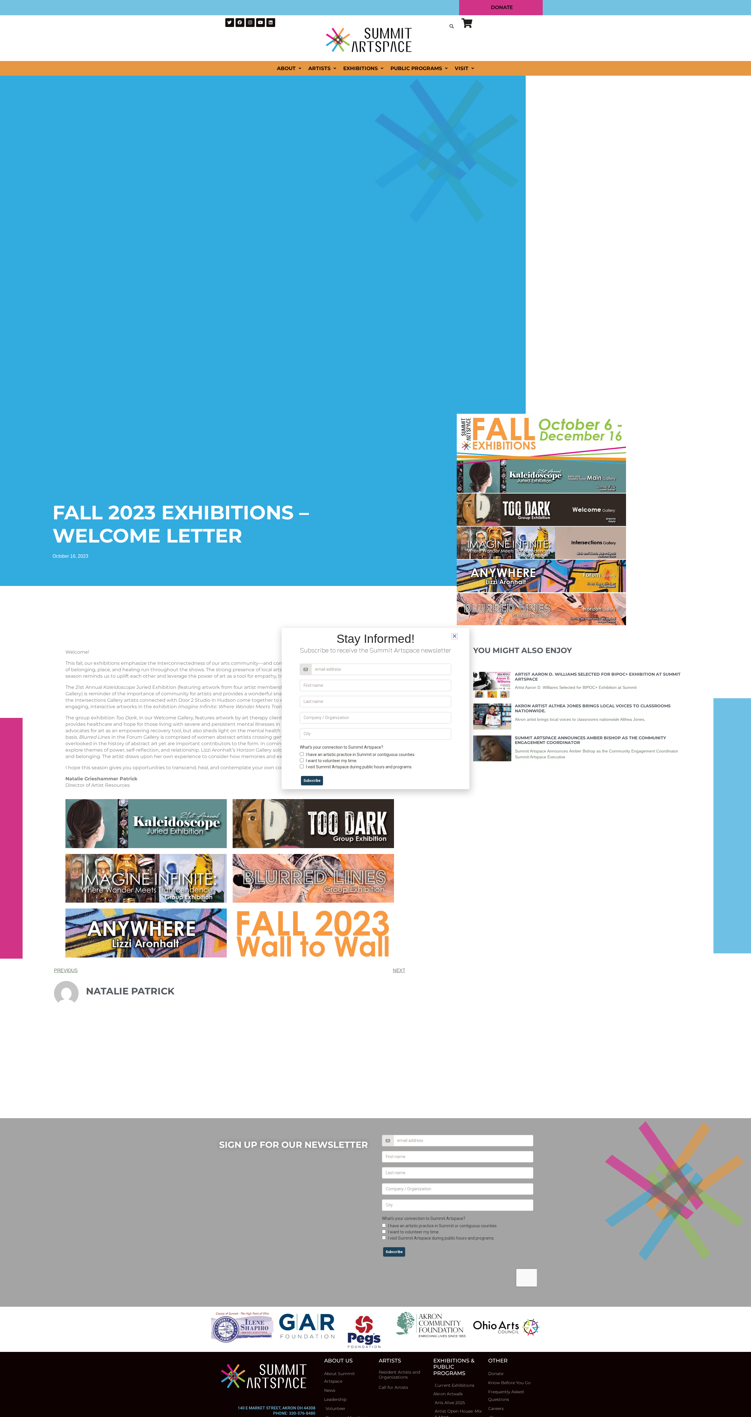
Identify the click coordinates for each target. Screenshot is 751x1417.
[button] (454, 636)
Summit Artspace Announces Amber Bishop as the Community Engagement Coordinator (590, 740)
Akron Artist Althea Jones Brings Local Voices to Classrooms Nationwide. (593, 708)
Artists (319, 68)
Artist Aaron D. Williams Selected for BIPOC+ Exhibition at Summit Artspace (598, 677)
